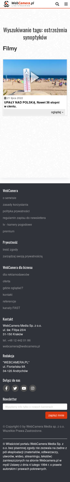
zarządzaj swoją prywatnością (23, 256)
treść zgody (10, 249)
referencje (9, 301)
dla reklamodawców (16, 274)
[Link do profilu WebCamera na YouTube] (23, 388)
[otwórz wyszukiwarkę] (57, 4)
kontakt (7, 294)
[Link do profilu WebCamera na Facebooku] (6, 388)
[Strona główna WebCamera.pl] (19, 4)
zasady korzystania (15, 204)
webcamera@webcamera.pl (21, 346)
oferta (6, 281)
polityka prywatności (16, 211)
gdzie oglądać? (13, 288)
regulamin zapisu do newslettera (24, 218)
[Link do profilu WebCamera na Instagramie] (32, 388)
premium (8, 231)
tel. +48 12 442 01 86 (17, 340)
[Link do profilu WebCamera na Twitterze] (15, 388)
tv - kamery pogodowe (17, 224)
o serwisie (9, 198)
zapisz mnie (56, 415)
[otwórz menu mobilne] (66, 4)
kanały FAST (11, 308)
